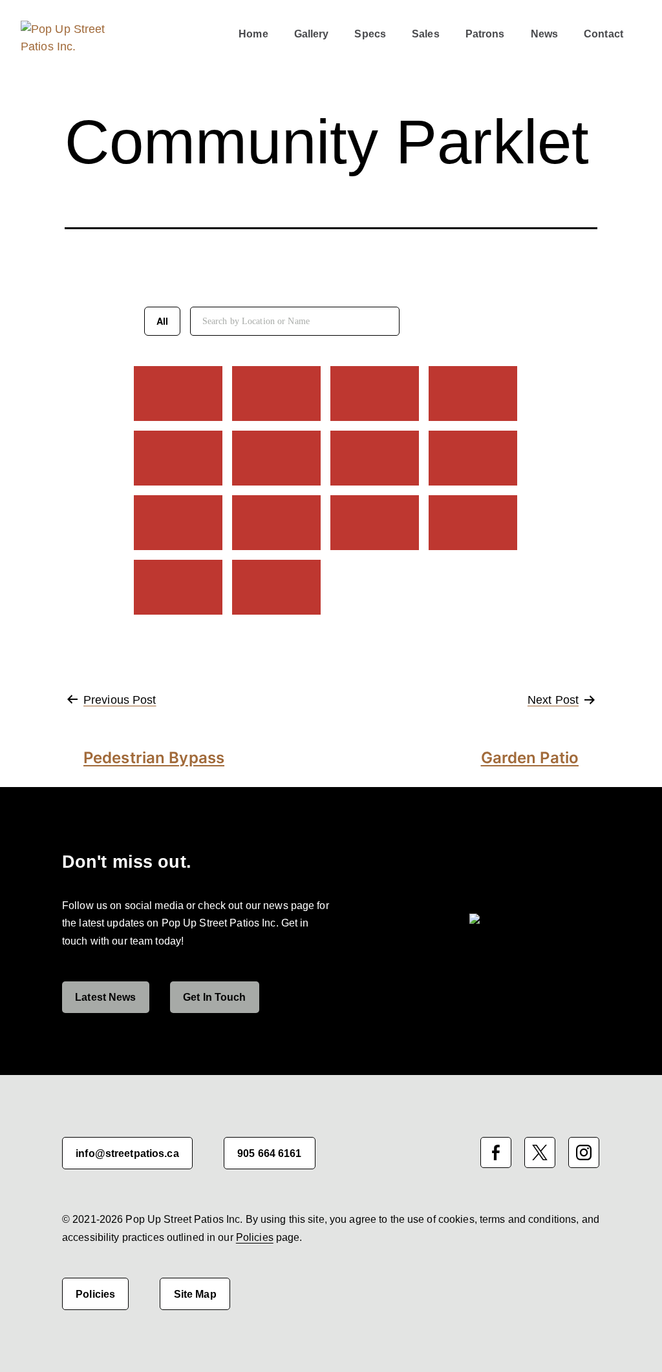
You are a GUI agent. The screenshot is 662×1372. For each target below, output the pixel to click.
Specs (370, 33)
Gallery (311, 33)
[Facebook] (495, 1152)
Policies (254, 1237)
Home (253, 33)
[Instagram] (583, 1152)
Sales (426, 33)
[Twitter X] (539, 1152)
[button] (166, 29)
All (162, 320)
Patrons (485, 33)
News (544, 33)
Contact (603, 33)
